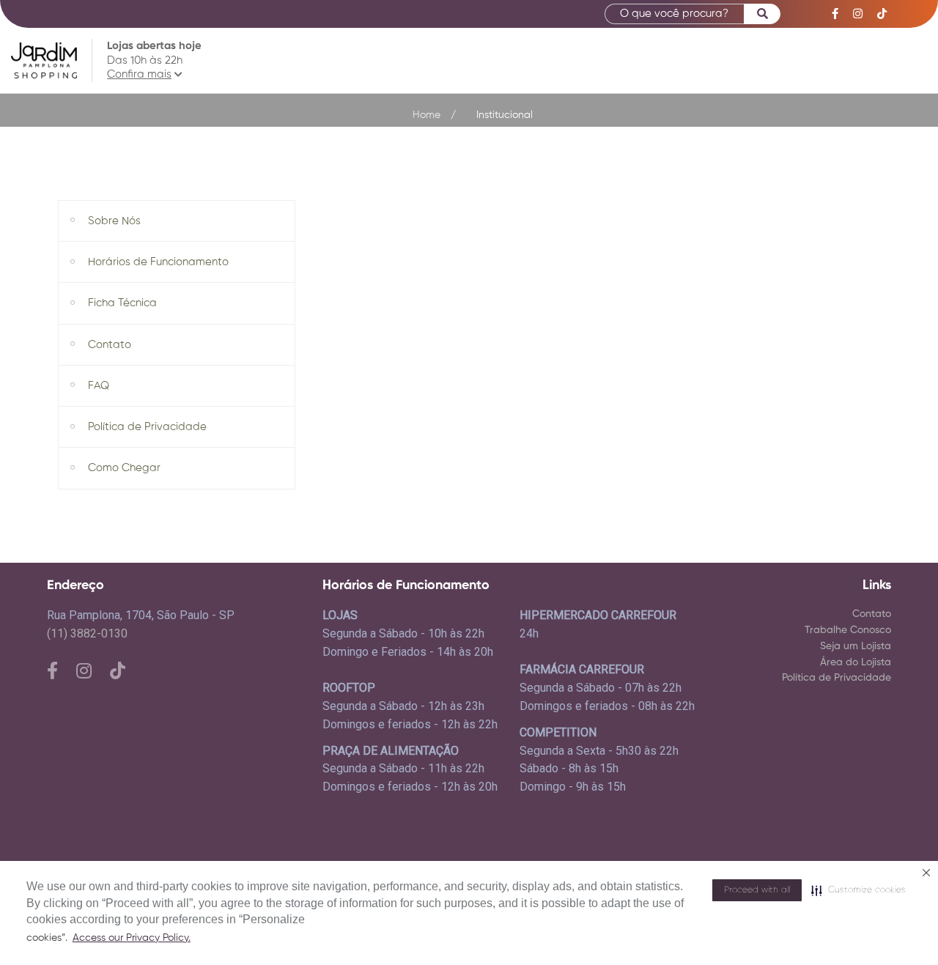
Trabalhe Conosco (848, 630)
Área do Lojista (855, 662)
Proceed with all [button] (757, 890)
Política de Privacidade (836, 678)
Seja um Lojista (855, 646)
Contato (871, 614)
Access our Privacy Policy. (132, 938)
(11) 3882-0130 (87, 633)
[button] (858, 890)
